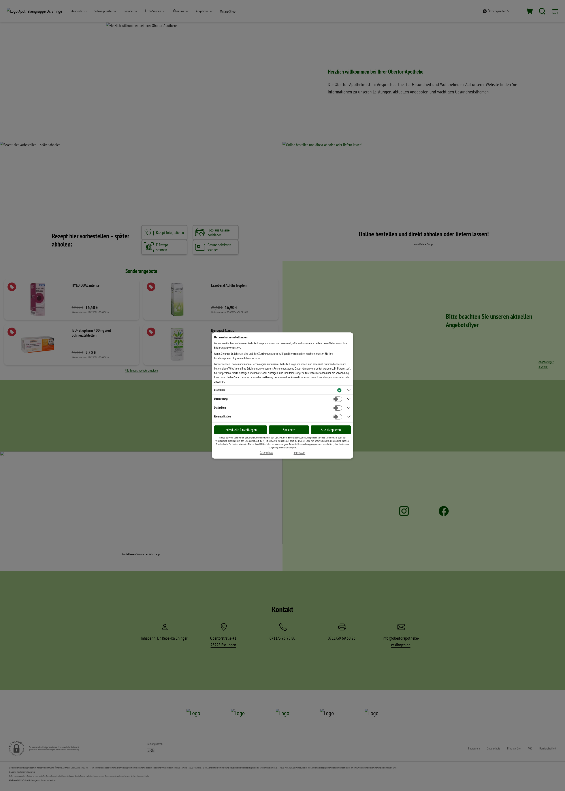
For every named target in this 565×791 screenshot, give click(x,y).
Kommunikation (222, 416)
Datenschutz (266, 453)
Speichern (289, 429)
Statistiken (220, 408)
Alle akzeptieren (331, 429)
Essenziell (219, 390)
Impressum (299, 453)
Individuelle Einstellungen (241, 429)
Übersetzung (221, 399)
